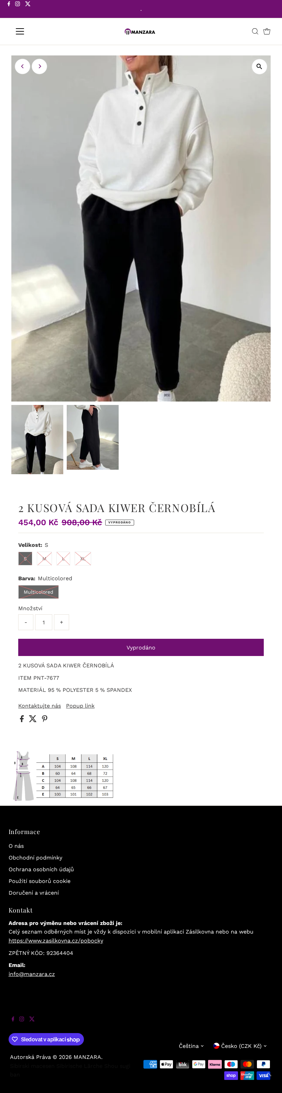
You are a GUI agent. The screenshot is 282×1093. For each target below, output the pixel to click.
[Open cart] (266, 31)
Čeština (189, 1046)
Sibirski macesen (32, 1066)
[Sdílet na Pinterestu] (44, 720)
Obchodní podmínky (35, 857)
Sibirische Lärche (79, 1066)
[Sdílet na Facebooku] (22, 720)
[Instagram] (17, 9)
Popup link (80, 706)
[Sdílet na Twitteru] (34, 720)
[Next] (39, 66)
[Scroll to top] (268, 1079)
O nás (16, 846)
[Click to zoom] (259, 66)
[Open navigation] (42, 31)
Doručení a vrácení (34, 892)
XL (83, 558)
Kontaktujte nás (39, 706)
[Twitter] (27, 9)
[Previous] (22, 66)
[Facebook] (9, 9)
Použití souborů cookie (39, 881)
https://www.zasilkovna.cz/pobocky (56, 940)
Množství (30, 608)
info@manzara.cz (32, 974)
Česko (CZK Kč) (241, 1046)
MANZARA (87, 1057)
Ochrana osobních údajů (41, 869)
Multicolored (38, 592)
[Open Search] (255, 31)
